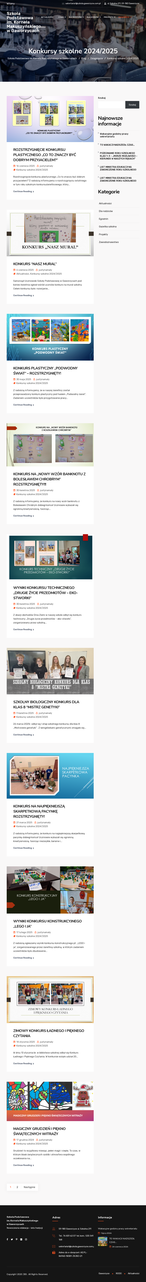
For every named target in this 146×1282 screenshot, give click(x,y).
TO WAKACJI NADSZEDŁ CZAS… (117, 144)
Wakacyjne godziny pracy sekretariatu (114, 135)
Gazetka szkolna (107, 226)
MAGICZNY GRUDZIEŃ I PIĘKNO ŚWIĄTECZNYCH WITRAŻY (39, 1131)
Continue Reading (22, 191)
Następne (29, 1187)
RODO (43, 27)
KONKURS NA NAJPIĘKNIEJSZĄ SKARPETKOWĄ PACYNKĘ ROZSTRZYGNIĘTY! (39, 811)
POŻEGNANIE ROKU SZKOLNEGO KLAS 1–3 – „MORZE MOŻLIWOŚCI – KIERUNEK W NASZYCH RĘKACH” (118, 156)
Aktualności (47, 17)
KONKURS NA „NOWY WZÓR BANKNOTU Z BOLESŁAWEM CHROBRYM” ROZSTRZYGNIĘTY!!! (49, 479)
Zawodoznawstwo (109, 242)
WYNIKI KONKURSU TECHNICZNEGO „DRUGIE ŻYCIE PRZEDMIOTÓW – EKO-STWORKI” (45, 592)
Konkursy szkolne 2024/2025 (32, 169)
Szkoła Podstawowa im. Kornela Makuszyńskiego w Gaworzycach (24, 22)
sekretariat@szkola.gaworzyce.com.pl (83, 3)
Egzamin (103, 219)
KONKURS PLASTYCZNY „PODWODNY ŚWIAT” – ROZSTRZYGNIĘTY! (45, 371)
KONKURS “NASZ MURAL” (35, 263)
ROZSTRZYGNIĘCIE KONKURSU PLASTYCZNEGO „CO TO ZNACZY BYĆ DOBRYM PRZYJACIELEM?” (44, 154)
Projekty (108, 17)
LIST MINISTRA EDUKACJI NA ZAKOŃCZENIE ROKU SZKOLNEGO (118, 168)
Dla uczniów (93, 17)
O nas (61, 17)
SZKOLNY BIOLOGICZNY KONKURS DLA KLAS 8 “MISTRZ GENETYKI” (46, 704)
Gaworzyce (104, 1273)
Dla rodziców (75, 17)
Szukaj (102, 98)
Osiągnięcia (123, 17)
